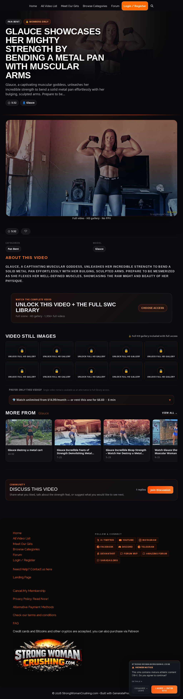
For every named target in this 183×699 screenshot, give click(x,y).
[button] (91, 400)
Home (33, 6)
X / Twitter (107, 540)
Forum (115, 6)
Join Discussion (160, 490)
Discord (127, 547)
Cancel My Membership (29, 591)
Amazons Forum (156, 553)
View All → (170, 412)
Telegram (147, 547)
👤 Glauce (28, 102)
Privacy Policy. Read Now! (31, 599)
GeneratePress (122, 693)
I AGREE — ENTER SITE (164, 689)
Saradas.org (109, 560)
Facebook (106, 547)
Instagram (149, 540)
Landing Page (22, 577)
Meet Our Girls (70, 6)
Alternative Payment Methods (33, 607)
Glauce (99, 249)
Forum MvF (131, 553)
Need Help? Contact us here (32, 569)
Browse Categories (95, 6)
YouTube (128, 540)
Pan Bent (14, 21)
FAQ (16, 623)
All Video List (49, 6)
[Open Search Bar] (152, 6)
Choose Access (152, 308)
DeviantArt (107, 553)
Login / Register (135, 6)
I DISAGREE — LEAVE (141, 689)
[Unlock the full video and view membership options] (91, 168)
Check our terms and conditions (34, 615)
